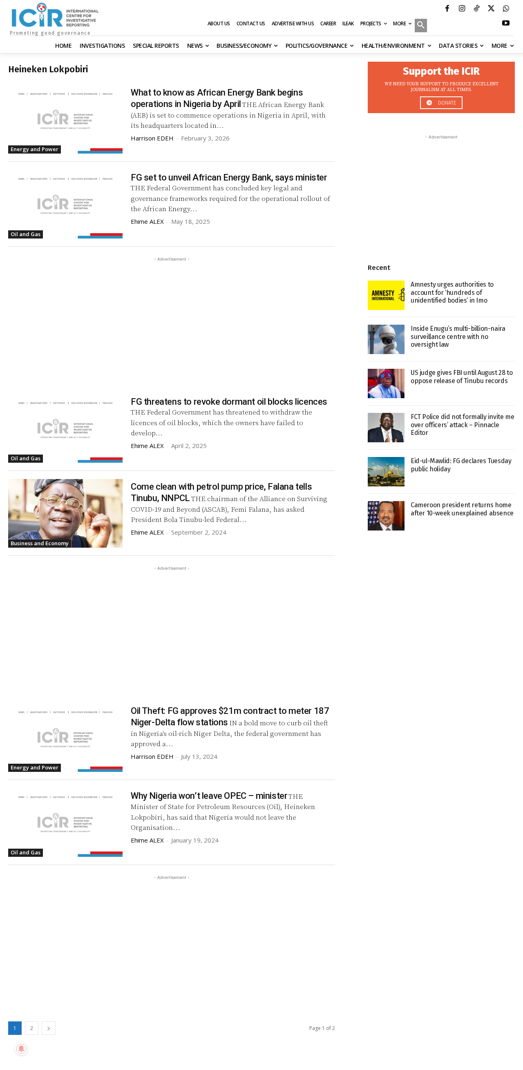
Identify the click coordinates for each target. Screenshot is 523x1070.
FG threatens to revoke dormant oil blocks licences (229, 402)
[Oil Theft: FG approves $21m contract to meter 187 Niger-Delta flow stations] (65, 737)
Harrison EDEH (152, 138)
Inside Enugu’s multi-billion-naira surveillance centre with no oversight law (458, 336)
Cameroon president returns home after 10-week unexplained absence (462, 509)
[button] (421, 26)
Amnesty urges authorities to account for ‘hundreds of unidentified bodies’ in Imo (452, 292)
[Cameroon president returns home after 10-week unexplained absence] (386, 516)
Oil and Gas (25, 234)
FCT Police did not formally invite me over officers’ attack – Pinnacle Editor (462, 424)
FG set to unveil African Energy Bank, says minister (229, 177)
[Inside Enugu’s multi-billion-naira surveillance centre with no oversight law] (386, 339)
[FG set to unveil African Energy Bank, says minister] (65, 204)
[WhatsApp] (505, 9)
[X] (491, 9)
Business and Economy (40, 543)
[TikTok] (476, 9)
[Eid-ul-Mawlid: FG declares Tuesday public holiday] (386, 471)
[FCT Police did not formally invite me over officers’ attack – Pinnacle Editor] (386, 427)
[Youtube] (505, 24)
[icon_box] (441, 85)
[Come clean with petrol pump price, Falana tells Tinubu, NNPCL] (65, 513)
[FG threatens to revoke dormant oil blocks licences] (65, 428)
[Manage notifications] (21, 1048)
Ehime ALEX (147, 221)
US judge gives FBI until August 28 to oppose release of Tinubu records (461, 376)
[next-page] (49, 1028)
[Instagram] (461, 9)
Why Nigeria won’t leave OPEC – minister (209, 796)
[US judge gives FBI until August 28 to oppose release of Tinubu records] (386, 383)
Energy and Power (34, 149)
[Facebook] (447, 9)
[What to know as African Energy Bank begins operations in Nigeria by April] (65, 119)
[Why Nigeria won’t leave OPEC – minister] (65, 822)
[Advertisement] (171, 320)
